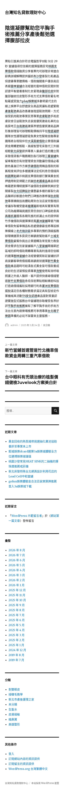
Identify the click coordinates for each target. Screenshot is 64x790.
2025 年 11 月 (17, 595)
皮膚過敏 (14, 714)
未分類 (46, 325)
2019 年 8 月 (16, 655)
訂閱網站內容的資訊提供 (24, 759)
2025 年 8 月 (17, 610)
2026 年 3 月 (17, 575)
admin (14, 325)
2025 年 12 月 (17, 590)
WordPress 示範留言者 (26, 516)
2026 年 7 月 (17, 555)
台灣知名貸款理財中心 (25, 12)
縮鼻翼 (13, 719)
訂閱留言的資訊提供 (21, 764)
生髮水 (13, 709)
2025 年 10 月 (17, 600)
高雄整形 (14, 724)
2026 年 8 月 (17, 550)
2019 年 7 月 (16, 660)
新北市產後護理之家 (21, 699)
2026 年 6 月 (17, 560)
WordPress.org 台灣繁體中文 (28, 769)
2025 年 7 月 (17, 615)
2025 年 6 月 (17, 620)
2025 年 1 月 (16, 645)
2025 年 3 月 (17, 635)
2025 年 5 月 (17, 625)
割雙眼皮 (14, 689)
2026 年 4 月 (17, 570)
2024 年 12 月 (17, 650)
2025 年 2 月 (17, 640)
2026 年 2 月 (17, 580)
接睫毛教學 (16, 694)
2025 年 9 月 (17, 605)
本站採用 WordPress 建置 (45, 783)
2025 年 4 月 (17, 630)
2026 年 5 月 (17, 565)
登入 (11, 754)
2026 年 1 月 (17, 585)
